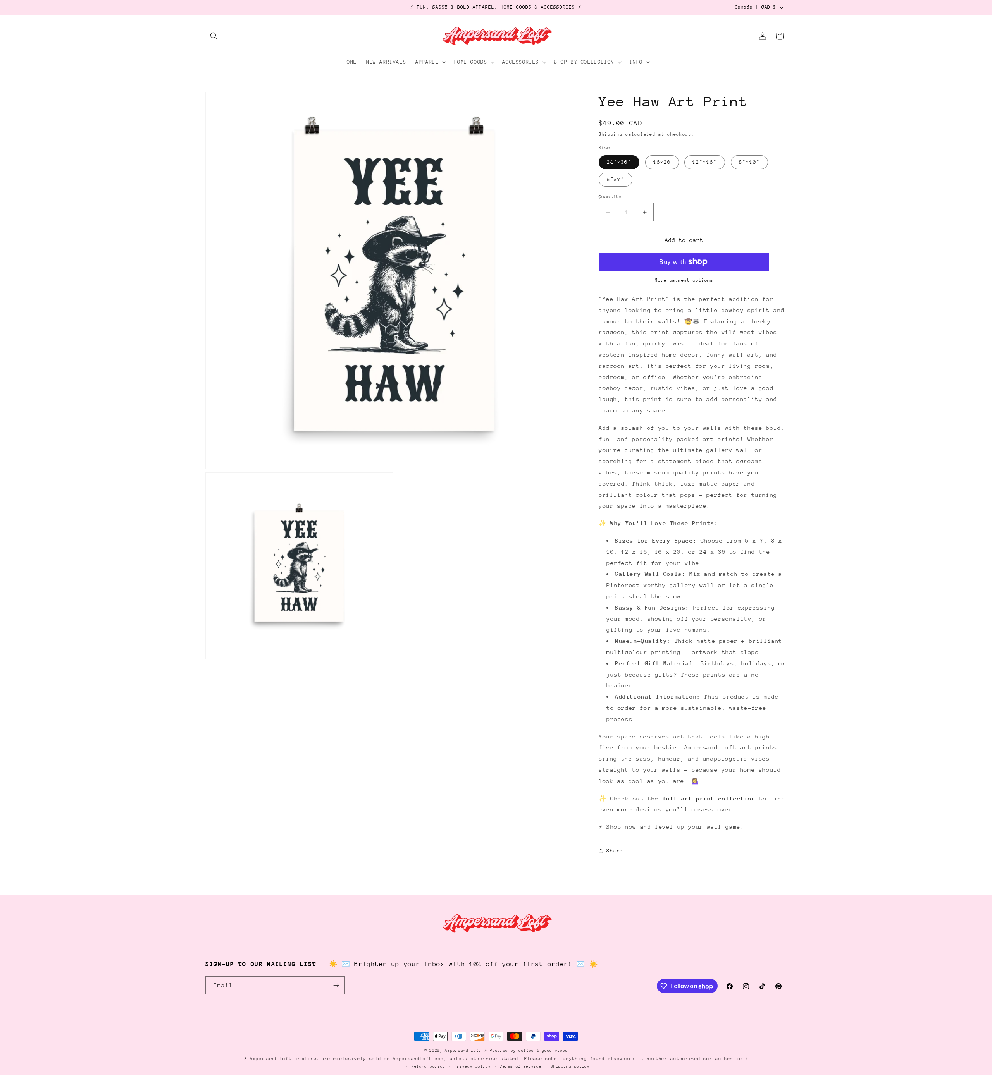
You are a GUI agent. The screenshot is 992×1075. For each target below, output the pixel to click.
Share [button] (614, 850)
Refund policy (428, 1066)
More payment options (684, 280)
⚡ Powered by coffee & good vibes (526, 1050)
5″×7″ (615, 179)
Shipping (611, 134)
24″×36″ (619, 162)
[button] (213, 36)
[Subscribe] (335, 985)
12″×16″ (704, 162)
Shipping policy (570, 1066)
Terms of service (520, 1066)
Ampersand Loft (463, 1050)
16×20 (662, 162)
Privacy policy (473, 1066)
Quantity (610, 196)
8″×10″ (749, 162)
